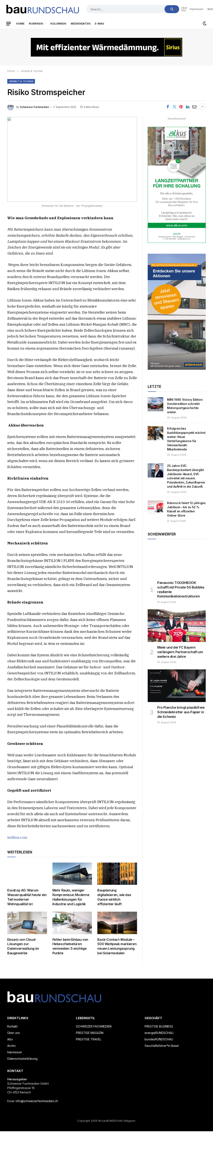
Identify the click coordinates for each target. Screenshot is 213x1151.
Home (20, 23)
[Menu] (8, 23)
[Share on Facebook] (168, 107)
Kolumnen (58, 23)
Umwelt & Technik (21, 81)
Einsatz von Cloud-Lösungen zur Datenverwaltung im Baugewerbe (23, 946)
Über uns (184, 9)
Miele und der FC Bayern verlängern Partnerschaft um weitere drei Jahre (180, 652)
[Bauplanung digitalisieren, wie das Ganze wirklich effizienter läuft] (117, 874)
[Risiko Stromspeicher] (72, 159)
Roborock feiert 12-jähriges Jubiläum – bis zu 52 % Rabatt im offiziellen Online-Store (186, 509)
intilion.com (17, 837)
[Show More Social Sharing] (202, 107)
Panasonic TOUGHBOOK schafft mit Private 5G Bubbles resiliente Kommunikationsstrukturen (180, 589)
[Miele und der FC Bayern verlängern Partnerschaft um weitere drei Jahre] (177, 625)
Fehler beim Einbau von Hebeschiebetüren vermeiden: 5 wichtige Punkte (70, 946)
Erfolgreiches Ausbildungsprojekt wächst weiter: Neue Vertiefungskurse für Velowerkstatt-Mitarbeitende (186, 439)
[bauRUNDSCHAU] (42, 9)
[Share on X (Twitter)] (174, 107)
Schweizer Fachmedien (34, 107)
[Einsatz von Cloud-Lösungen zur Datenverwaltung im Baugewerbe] (27, 923)
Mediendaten (80, 23)
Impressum (196, 9)
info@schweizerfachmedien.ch (37, 1101)
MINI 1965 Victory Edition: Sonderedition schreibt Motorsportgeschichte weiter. (185, 406)
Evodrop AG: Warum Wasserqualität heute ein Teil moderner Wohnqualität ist (26, 897)
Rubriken (36, 23)
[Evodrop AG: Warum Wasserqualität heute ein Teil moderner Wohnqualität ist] (27, 874)
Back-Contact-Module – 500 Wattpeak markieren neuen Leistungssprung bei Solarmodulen (116, 946)
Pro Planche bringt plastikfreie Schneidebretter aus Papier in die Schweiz (181, 712)
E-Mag (99, 23)
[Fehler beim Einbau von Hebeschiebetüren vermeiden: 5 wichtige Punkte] (72, 923)
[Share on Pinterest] (181, 107)
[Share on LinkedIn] (188, 107)
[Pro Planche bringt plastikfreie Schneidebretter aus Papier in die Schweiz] (177, 685)
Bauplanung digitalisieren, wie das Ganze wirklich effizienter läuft (114, 897)
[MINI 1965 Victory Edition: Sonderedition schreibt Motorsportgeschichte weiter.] (155, 404)
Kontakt (174, 9)
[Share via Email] (194, 107)
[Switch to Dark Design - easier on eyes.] (204, 23)
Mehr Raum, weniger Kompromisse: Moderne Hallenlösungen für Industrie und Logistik (70, 897)
